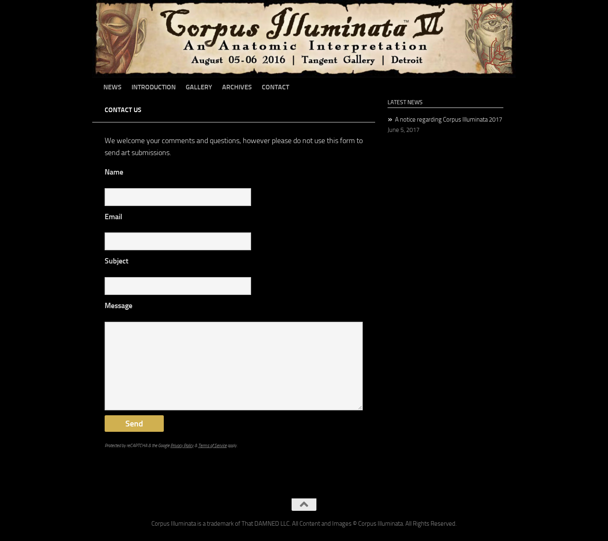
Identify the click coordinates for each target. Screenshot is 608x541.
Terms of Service (212, 445)
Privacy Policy (182, 445)
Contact (275, 87)
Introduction (154, 87)
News (112, 87)
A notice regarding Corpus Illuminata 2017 (448, 119)
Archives (237, 87)
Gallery (199, 87)
